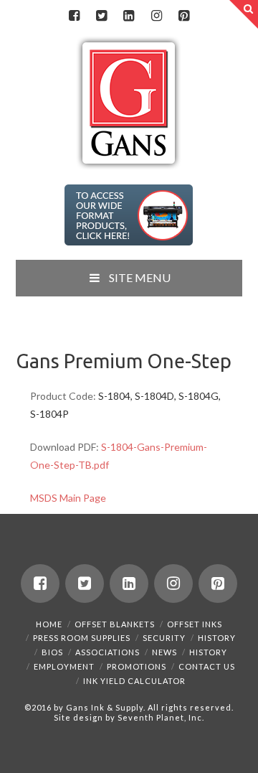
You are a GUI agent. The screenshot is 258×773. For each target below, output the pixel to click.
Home (49, 624)
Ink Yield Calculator (134, 680)
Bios (52, 652)
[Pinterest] (184, 15)
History (217, 637)
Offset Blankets (115, 624)
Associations (107, 652)
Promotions (136, 666)
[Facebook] (73, 15)
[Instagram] (156, 15)
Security (164, 637)
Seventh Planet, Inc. (159, 717)
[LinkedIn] (129, 15)
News (164, 652)
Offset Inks (194, 624)
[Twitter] (101, 15)
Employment (64, 666)
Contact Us (206, 666)
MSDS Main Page (68, 498)
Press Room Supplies (81, 637)
